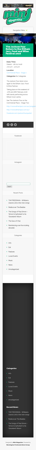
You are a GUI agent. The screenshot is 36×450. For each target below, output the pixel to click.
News (10, 265)
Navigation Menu (19, 30)
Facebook (11, 124)
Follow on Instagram (19, 174)
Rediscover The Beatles (16, 207)
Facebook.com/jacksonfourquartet (19, 113)
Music (10, 260)
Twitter (15, 124)
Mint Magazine (18, 442)
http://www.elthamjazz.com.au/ (18, 110)
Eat (9, 247)
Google (8, 124)
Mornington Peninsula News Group (18, 445)
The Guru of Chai (14, 221)
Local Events (13, 256)
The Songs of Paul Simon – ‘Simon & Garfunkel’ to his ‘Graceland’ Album (18, 214)
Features (11, 252)
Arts (9, 243)
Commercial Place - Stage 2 (16, 73)
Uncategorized (13, 269)
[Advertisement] (18, 305)
